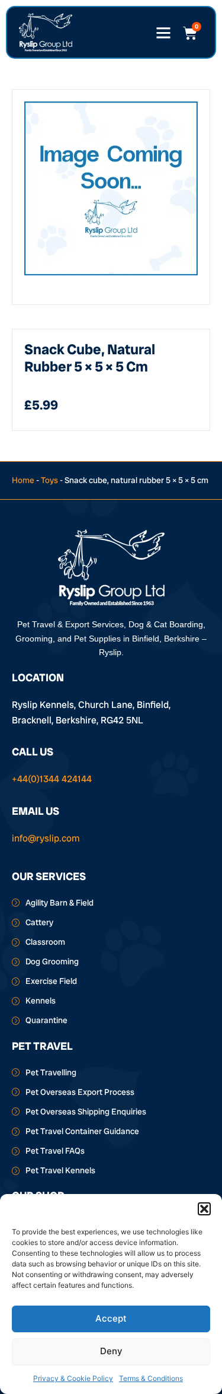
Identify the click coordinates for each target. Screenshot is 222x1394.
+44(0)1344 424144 (52, 779)
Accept (111, 1318)
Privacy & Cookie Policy (73, 1378)
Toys (49, 480)
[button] (204, 1209)
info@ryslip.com (46, 838)
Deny (111, 1351)
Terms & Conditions (151, 1378)
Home (23, 480)
